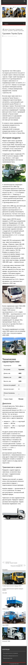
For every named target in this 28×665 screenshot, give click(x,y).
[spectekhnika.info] (14, 18)
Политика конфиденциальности (10, 655)
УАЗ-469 (4, 593)
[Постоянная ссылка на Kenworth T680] (14, 639)
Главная (6, 29)
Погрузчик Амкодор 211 (17, 565)
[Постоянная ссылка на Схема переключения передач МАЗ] (14, 584)
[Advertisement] (14, 53)
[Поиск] (24, 1)
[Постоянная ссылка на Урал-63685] (14, 623)
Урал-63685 (5, 625)
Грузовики (10, 30)
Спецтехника (12, 29)
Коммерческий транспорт (12, 36)
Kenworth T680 (6, 641)
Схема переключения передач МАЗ (11, 585)
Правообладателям (7, 658)
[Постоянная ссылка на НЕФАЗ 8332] (14, 607)
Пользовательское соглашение (10, 653)
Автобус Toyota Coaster (11, 562)
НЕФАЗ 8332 (5, 609)
